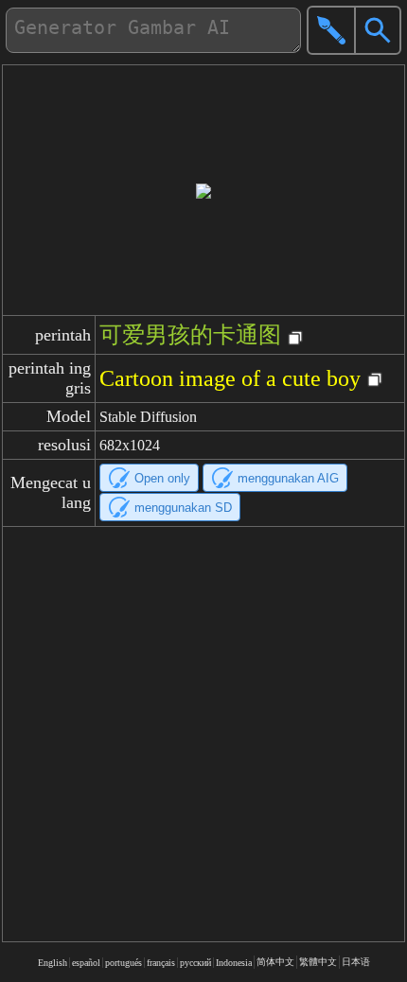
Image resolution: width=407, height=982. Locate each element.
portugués (123, 962)
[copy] (295, 339)
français (161, 962)
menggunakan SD (183, 507)
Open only (162, 478)
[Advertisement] (203, 734)
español (86, 962)
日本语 (356, 961)
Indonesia (234, 962)
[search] (376, 30)
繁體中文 (318, 961)
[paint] (331, 30)
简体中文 (275, 961)
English (52, 962)
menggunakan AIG (288, 478)
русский (195, 962)
